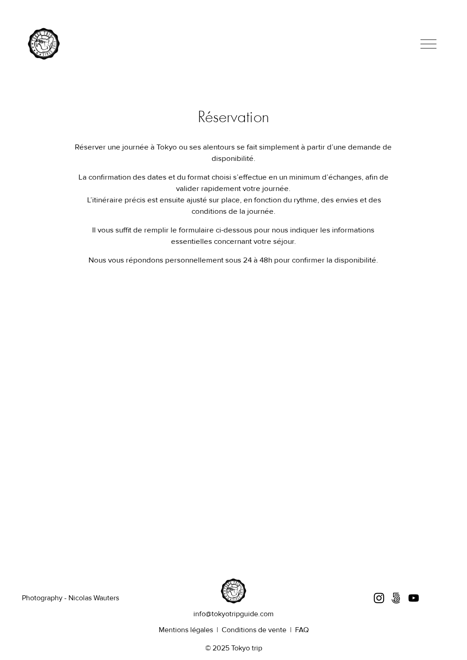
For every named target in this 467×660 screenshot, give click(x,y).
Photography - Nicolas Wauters (70, 598)
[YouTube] (413, 598)
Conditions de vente (254, 629)
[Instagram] (379, 598)
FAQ (302, 629)
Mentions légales (186, 629)
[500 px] (396, 598)
